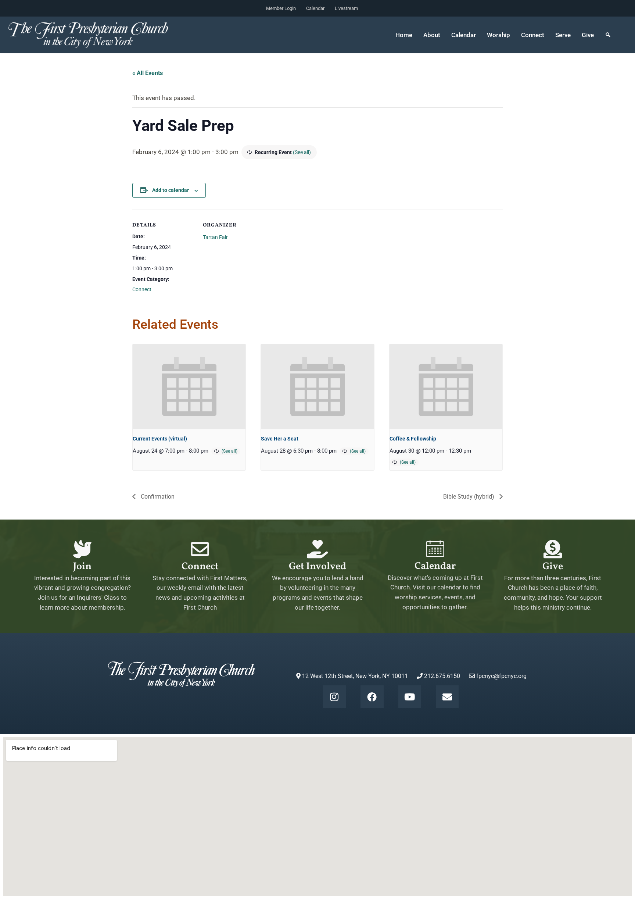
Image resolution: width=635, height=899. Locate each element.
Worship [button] (498, 35)
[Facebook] (371, 696)
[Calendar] (435, 548)
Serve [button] (563, 35)
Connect (141, 289)
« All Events (147, 72)
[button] (608, 35)
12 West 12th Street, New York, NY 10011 (354, 676)
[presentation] (189, 386)
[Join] (82, 549)
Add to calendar (170, 190)
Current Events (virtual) (160, 439)
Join (82, 567)
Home (403, 35)
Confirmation (157, 496)
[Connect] (200, 549)
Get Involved (317, 567)
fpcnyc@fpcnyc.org (501, 676)
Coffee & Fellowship (413, 439)
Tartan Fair (215, 237)
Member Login (281, 8)
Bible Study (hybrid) (469, 496)
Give (588, 35)
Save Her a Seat (279, 439)
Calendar (315, 8)
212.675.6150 (441, 676)
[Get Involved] (317, 549)
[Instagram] (334, 696)
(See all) (302, 152)
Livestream (346, 8)
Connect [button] (532, 35)
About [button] (431, 35)
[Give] (552, 549)
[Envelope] (447, 696)
